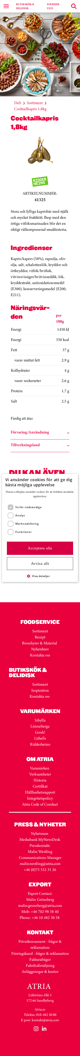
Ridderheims (40, 744)
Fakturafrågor (40, 959)
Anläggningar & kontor (40, 971)
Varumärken (40, 768)
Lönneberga (40, 726)
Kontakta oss (40, 655)
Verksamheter (40, 774)
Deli (17, 103)
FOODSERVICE (53, 6)
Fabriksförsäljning (40, 965)
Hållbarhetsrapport (40, 792)
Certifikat (40, 786)
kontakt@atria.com (45, 1020)
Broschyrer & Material (40, 643)
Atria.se (40, 1009)
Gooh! (40, 732)
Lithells (40, 738)
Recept (40, 637)
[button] (40, 576)
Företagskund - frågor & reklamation (40, 953)
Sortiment (35, 103)
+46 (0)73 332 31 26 (40, 869)
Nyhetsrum (39, 833)
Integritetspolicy (40, 798)
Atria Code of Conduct (40, 804)
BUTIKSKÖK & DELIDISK (25, 6)
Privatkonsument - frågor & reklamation (40, 944)
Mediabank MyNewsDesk (40, 839)
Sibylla (40, 720)
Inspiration (40, 690)
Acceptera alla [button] (40, 548)
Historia (40, 780)
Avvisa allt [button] (40, 563)
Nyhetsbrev (40, 649)
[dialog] (40, 528)
